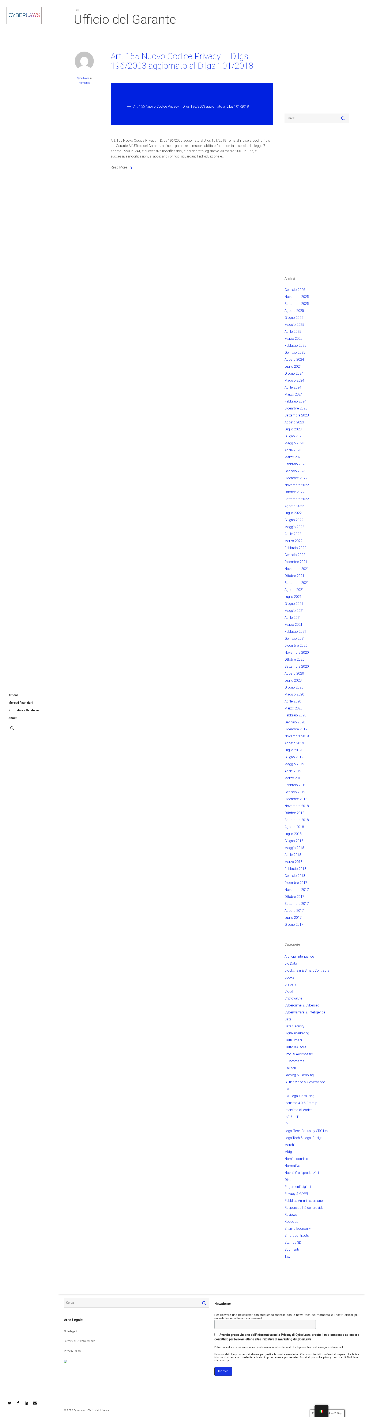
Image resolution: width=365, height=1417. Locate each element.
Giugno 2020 (294, 687)
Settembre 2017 (297, 904)
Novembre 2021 (297, 569)
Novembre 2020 (297, 652)
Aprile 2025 (293, 332)
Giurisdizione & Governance (305, 1082)
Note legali (70, 1331)
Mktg (288, 1152)
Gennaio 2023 (295, 471)
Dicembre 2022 (296, 478)
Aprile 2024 (293, 387)
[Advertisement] (297, 76)
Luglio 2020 (293, 680)
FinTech (290, 1068)
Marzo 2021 (293, 625)
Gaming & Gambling (299, 1075)
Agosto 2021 (294, 590)
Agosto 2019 (294, 743)
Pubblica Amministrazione (304, 1201)
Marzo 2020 (293, 708)
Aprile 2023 (293, 450)
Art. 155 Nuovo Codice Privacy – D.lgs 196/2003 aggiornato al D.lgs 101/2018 (182, 61)
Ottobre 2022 (294, 492)
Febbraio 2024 (295, 401)
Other (289, 1180)
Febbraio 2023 (295, 464)
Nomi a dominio (296, 1159)
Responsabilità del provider (305, 1208)
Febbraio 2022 (295, 548)
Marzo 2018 (293, 862)
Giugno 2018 (294, 841)
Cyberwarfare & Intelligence (305, 1012)
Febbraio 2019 (295, 785)
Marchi (289, 1145)
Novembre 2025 (297, 297)
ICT (287, 1089)
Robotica (291, 1222)
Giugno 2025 (294, 318)
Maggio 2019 (294, 764)
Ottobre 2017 (294, 897)
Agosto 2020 (294, 673)
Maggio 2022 (294, 527)
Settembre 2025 (297, 304)
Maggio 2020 (294, 694)
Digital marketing (297, 1033)
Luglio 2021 (293, 597)
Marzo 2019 (293, 778)
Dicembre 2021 (296, 562)
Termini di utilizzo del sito (79, 1341)
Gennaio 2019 (295, 792)
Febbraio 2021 (295, 632)
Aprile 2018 (293, 855)
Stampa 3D (293, 1242)
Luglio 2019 (293, 750)
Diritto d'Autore (295, 1047)
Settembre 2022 (297, 499)
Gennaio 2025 (295, 352)
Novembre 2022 (297, 485)
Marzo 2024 (293, 394)
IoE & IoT (291, 1117)
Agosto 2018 (294, 827)
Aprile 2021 (293, 618)
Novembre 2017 (297, 890)
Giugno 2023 (294, 436)
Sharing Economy (298, 1229)
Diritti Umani (293, 1040)
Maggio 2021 (294, 611)
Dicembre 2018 (296, 799)
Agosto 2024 (294, 359)
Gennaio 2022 (295, 555)
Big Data (291, 963)
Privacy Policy (72, 1350)
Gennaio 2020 (295, 722)
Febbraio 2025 (295, 346)
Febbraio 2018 (295, 869)
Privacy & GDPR (296, 1194)
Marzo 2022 (293, 541)
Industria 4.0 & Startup (301, 1103)
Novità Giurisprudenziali (302, 1173)
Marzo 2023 (293, 457)
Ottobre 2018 (294, 813)
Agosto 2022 (294, 506)
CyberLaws (83, 78)
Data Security (294, 1026)
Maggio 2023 (294, 443)
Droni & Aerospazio (299, 1054)
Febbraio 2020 (295, 715)
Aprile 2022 (293, 534)
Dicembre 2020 (296, 645)
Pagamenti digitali (298, 1187)
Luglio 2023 (293, 429)
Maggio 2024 (294, 380)
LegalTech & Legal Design (303, 1138)
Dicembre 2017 (296, 883)
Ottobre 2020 (294, 659)
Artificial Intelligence (299, 956)
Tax (287, 1256)
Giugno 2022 (294, 520)
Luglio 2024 (293, 366)
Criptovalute (293, 998)
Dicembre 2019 (296, 729)
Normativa (84, 82)
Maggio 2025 (294, 325)
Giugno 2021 (294, 604)
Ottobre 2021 (294, 576)
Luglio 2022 (293, 513)
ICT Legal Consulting (300, 1096)
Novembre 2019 (297, 736)
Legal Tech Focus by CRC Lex (306, 1131)
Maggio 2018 (294, 848)
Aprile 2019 (293, 771)
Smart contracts (297, 1236)
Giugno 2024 (294, 373)
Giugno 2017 (294, 925)
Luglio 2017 (293, 918)
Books (289, 977)
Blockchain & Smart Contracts (307, 970)
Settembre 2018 (297, 820)
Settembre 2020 (297, 666)
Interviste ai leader (298, 1110)
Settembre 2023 (297, 415)
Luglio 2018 (293, 834)
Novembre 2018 (297, 806)
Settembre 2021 (297, 583)
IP (286, 1124)
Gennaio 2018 (295, 876)
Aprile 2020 (293, 701)
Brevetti (290, 984)
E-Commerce (294, 1061)
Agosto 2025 (294, 311)
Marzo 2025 (293, 339)
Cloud (289, 991)
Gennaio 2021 (295, 639)
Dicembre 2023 (296, 408)
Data (288, 1019)
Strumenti (292, 1249)
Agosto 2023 (294, 422)
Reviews (291, 1215)
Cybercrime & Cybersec (302, 1005)
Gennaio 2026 (295, 290)
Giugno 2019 (294, 757)
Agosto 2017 (294, 911)
